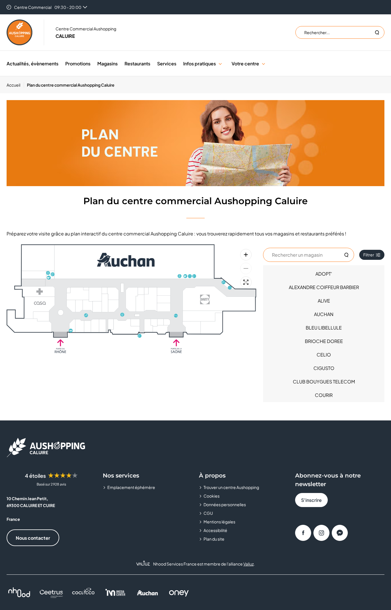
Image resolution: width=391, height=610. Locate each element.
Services (166, 64)
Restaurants (137, 64)
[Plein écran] (246, 282)
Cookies (212, 495)
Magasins (107, 64)
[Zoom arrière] (246, 268)
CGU (208, 513)
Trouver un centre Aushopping (231, 487)
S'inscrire (311, 500)
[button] (220, 64)
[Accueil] (19, 32)
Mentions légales (219, 521)
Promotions (77, 64)
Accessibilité (215, 530)
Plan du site (214, 538)
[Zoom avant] (246, 254)
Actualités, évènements (32, 64)
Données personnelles (225, 504)
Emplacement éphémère (131, 487)
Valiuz (248, 563)
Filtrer (368, 254)
